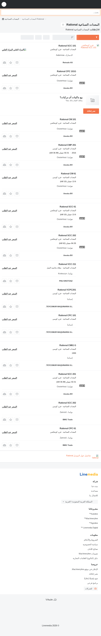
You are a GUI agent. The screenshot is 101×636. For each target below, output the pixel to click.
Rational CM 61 (68, 173)
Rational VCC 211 (67, 264)
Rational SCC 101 (67, 46)
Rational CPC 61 (68, 428)
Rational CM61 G (67, 345)
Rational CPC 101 (67, 315)
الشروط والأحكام (91, 540)
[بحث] (3, 12)
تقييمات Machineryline (88, 554)
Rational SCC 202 (67, 235)
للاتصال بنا (93, 495)
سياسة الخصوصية (90, 544)
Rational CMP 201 (67, 145)
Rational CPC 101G (66, 71)
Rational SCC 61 (68, 207)
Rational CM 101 (68, 119)
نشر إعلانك (91, 111)
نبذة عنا (95, 486)
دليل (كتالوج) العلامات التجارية (85, 558)
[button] (4, 4)
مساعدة (94, 491)
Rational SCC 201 (67, 374)
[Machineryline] (3, 19)
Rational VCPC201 (67, 290)
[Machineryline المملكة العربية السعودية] (82, 4)
